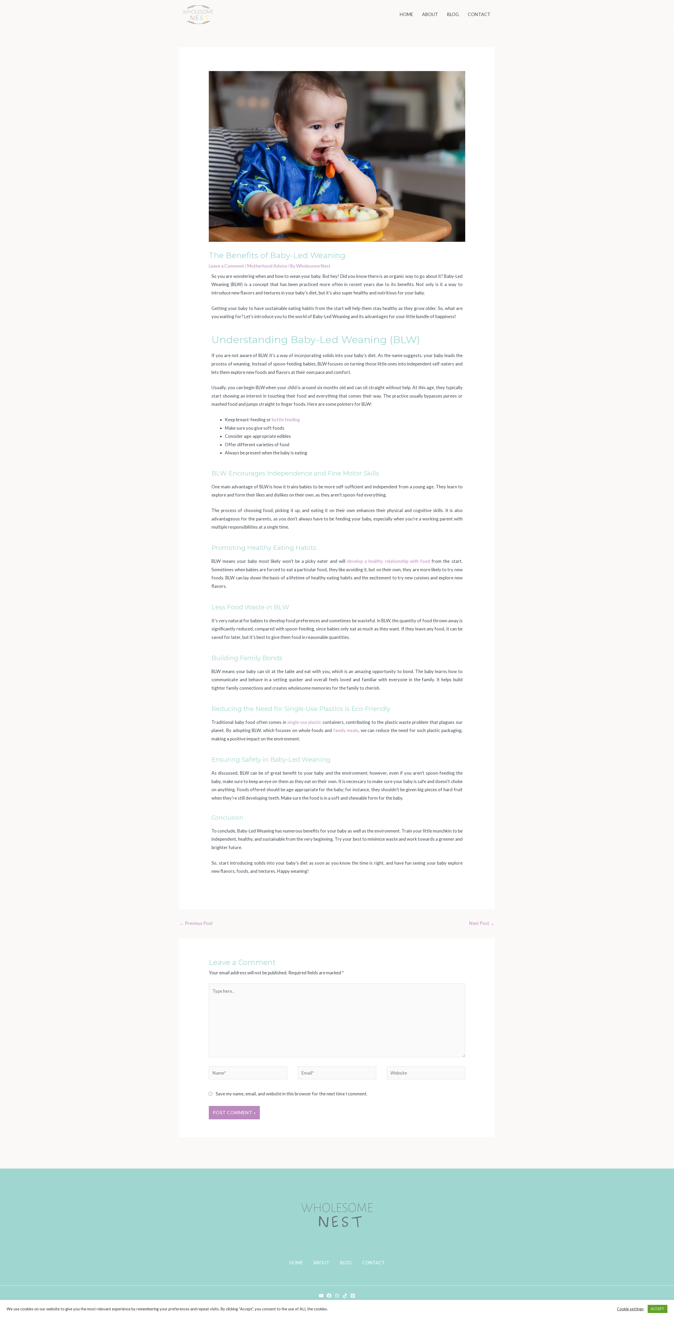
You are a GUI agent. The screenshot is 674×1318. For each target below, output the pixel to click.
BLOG (346, 1262)
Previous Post (196, 923)
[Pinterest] (352, 1295)
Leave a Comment (226, 266)
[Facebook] (329, 1295)
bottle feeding (286, 419)
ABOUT (321, 1262)
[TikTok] (345, 1295)
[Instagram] (337, 1295)
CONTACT (373, 1262)
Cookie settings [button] (630, 1309)
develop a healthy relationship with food (388, 561)
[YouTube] (321, 1295)
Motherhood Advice (267, 266)
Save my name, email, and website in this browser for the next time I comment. (292, 1093)
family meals (346, 730)
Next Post (481, 923)
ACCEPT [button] (657, 1309)
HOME (296, 1262)
